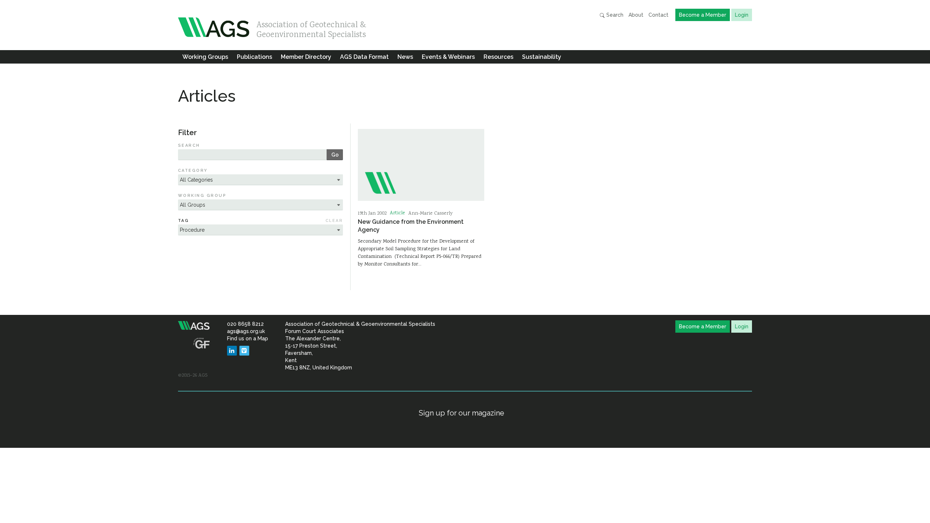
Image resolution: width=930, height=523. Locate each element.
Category (193, 170)
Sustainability (541, 56)
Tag (183, 220)
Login (741, 15)
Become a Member (702, 15)
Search (614, 15)
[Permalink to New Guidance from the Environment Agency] (421, 165)
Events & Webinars (448, 56)
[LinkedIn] (232, 351)
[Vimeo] (244, 351)
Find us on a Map (247, 338)
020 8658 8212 (245, 324)
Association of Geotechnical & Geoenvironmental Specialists (311, 28)
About (635, 15)
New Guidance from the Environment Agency (411, 225)
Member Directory (306, 56)
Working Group (202, 195)
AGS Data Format (364, 56)
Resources (498, 56)
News (405, 56)
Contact (658, 15)
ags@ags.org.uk (246, 331)
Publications (254, 56)
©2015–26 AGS (192, 375)
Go (335, 155)
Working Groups (205, 56)
